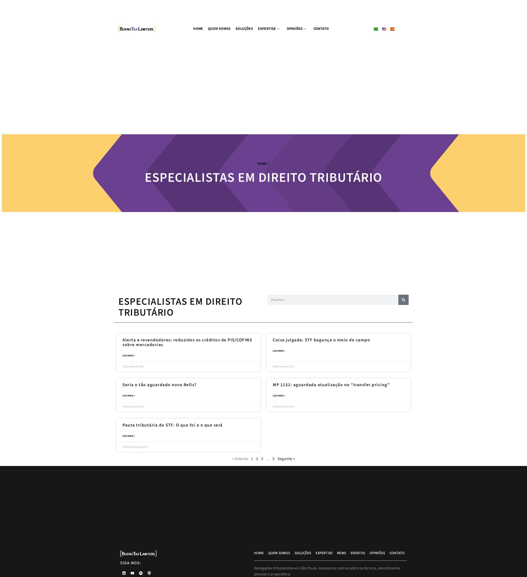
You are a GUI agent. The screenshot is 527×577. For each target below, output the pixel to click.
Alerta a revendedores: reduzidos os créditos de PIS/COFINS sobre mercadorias (187, 342)
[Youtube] (132, 573)
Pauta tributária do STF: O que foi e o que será (172, 425)
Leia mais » (128, 355)
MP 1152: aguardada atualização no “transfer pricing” (331, 385)
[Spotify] (141, 573)
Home (198, 28)
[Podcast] (149, 573)
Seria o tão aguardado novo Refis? (159, 385)
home (262, 163)
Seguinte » (286, 459)
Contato (321, 28)
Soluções (244, 28)
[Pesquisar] (403, 300)
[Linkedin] (124, 573)
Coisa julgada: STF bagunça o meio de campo (321, 340)
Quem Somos (219, 28)
